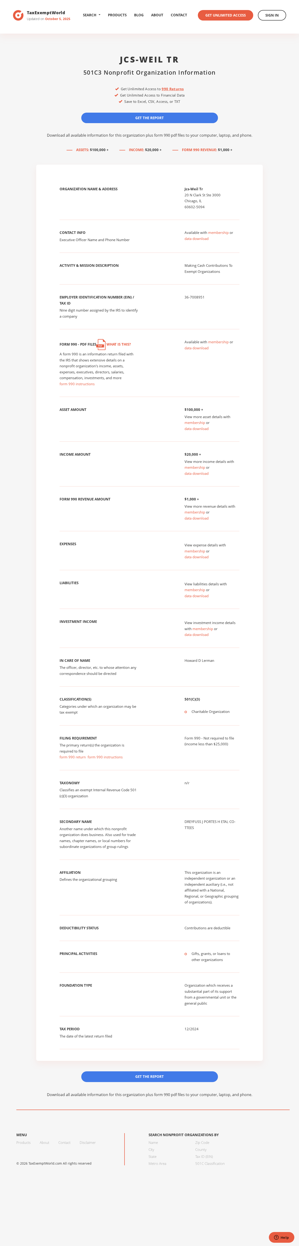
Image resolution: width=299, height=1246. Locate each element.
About (157, 15)
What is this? (118, 344)
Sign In (272, 15)
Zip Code (202, 1142)
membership (218, 232)
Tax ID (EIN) (204, 1156)
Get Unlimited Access (225, 15)
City (151, 1149)
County (200, 1149)
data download (197, 238)
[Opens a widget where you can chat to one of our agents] (281, 1238)
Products (117, 15)
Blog (139, 15)
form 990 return (73, 757)
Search (89, 15)
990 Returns (173, 89)
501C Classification (210, 1163)
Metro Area (157, 1163)
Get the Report (149, 117)
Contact (179, 15)
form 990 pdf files (169, 135)
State (153, 1156)
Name (153, 1142)
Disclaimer (88, 1142)
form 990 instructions (77, 384)
